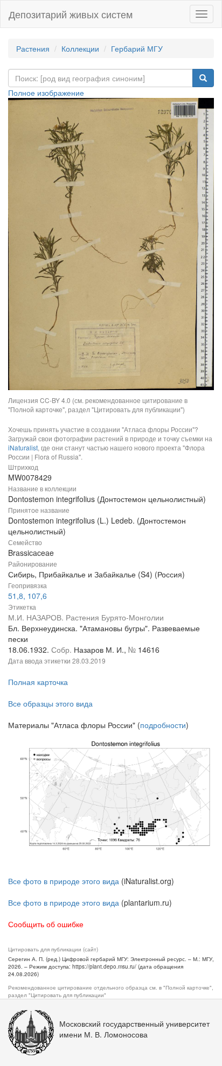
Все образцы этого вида (50, 703)
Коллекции (80, 48)
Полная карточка (38, 681)
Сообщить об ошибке (46, 924)
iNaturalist (23, 447)
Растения (33, 48)
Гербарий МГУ (137, 48)
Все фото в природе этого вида (63, 881)
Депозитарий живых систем (71, 14)
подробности (163, 724)
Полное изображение (46, 92)
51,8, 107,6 (27, 595)
